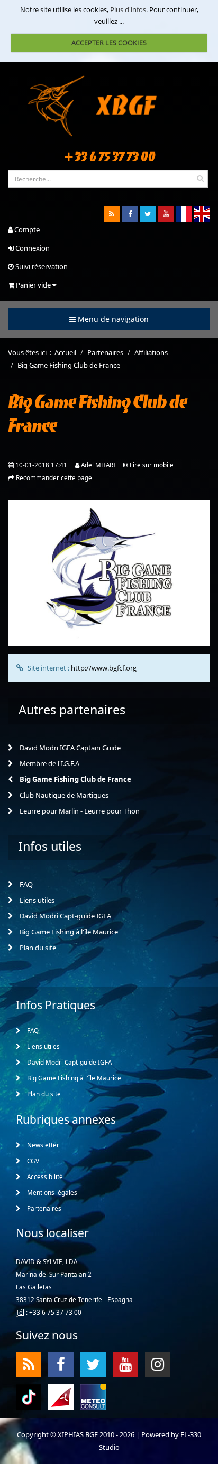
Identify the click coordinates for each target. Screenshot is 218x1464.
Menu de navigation (112, 319)
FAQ (25, 884)
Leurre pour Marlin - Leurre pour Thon (79, 811)
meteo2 (93, 1396)
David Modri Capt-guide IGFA (64, 916)
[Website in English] (202, 214)
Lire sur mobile (152, 465)
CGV (32, 1160)
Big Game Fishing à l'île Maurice (68, 931)
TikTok (28, 1396)
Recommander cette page (54, 477)
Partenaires (43, 1208)
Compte (26, 229)
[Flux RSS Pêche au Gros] (112, 214)
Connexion (32, 248)
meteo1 (61, 1396)
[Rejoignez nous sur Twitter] (148, 214)
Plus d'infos (128, 9)
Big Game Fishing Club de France (74, 779)
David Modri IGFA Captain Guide (69, 747)
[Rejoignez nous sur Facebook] (130, 214)
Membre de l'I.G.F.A (48, 763)
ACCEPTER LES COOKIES (109, 42)
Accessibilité (44, 1176)
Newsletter (42, 1145)
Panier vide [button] (33, 285)
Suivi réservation (41, 266)
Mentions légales (51, 1192)
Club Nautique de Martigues (63, 795)
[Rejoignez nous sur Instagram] (157, 1364)
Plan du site (37, 947)
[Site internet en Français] (184, 214)
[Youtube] (166, 214)
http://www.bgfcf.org (104, 668)
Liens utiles (36, 900)
